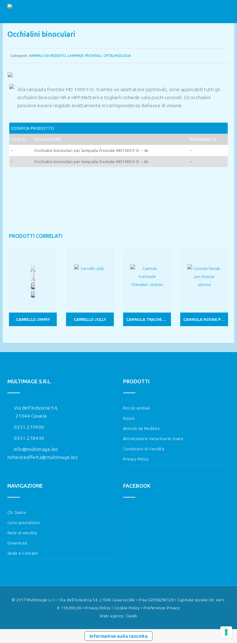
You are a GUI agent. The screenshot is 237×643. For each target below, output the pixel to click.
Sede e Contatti (22, 553)
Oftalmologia (117, 55)
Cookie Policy (127, 608)
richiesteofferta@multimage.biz (42, 457)
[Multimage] (20, 11)
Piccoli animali (136, 408)
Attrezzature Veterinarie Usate (153, 438)
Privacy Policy (135, 459)
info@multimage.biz (36, 449)
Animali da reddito (47, 55)
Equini (129, 418)
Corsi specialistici (23, 522)
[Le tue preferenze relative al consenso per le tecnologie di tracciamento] (226, 632)
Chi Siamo (16, 512)
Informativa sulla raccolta (118, 636)
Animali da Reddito (141, 428)
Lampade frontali (85, 55)
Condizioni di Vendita (143, 449)
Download (17, 543)
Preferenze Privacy (161, 608)
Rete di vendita (22, 533)
